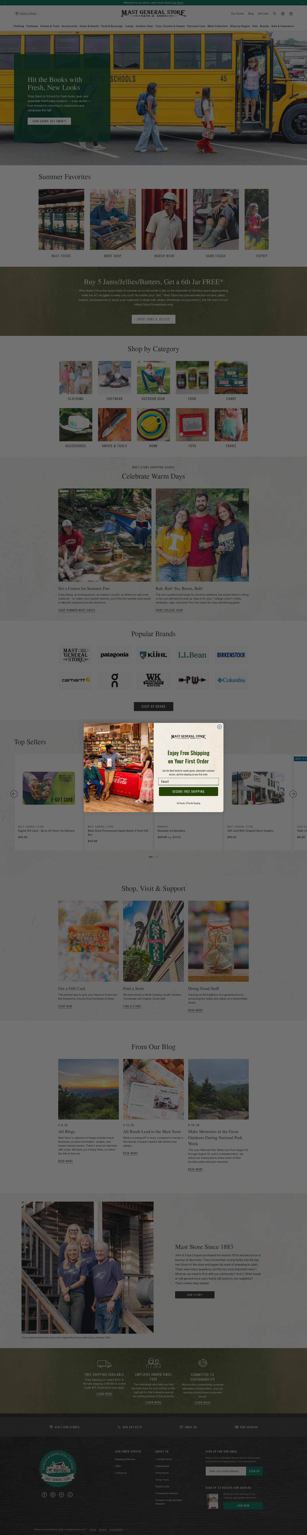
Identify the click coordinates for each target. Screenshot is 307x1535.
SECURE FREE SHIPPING (188, 791)
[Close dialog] (219, 727)
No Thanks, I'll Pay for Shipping (188, 803)
